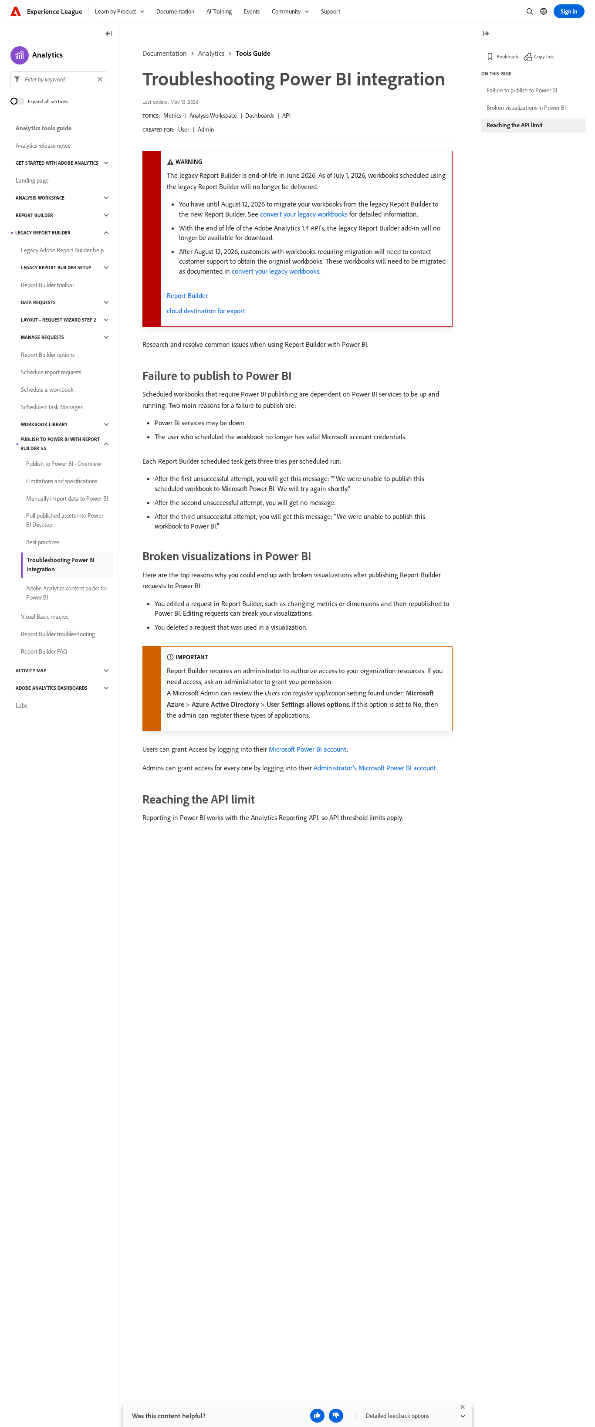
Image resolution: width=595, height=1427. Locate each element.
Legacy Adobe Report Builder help (62, 250)
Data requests (38, 302)
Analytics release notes (43, 145)
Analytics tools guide (43, 128)
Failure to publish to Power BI (522, 90)
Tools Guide (253, 53)
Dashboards (259, 115)
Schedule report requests (51, 372)
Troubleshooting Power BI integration (61, 564)
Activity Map (31, 671)
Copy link (544, 56)
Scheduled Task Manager (51, 407)
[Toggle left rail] (108, 34)
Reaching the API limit (514, 125)
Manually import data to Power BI (67, 498)
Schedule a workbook (47, 389)
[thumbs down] (336, 1416)
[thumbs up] (317, 1416)
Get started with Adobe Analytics (57, 163)
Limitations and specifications (61, 481)
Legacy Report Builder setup (56, 267)
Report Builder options (47, 355)
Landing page (32, 180)
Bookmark (508, 56)
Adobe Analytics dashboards (52, 688)
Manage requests (42, 337)
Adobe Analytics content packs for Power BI (66, 592)
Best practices (42, 542)
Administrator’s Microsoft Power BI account (375, 767)
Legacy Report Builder (43, 233)
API (286, 115)
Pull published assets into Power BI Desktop (64, 520)
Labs (21, 705)
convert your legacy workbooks (304, 214)
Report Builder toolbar (47, 285)
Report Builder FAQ (44, 651)
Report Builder (187, 295)
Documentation (164, 53)
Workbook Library (44, 424)
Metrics (172, 115)
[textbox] (58, 79)
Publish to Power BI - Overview (63, 464)
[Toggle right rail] (485, 34)
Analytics (211, 53)
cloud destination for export (206, 310)
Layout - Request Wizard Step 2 (58, 320)
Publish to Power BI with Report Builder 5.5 (60, 443)
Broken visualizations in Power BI (526, 108)
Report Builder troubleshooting (58, 634)
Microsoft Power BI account (308, 749)
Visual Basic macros (44, 616)
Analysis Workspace (213, 115)
